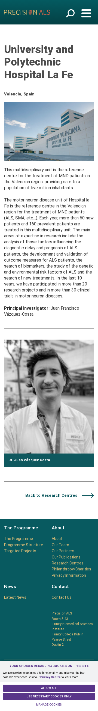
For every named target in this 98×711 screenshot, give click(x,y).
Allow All (49, 688)
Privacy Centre (50, 677)
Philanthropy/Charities (71, 569)
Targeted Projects (20, 551)
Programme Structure (23, 545)
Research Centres (68, 563)
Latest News (15, 597)
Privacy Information (69, 575)
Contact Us (62, 597)
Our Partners (63, 551)
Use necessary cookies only (49, 696)
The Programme (18, 538)
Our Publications (66, 557)
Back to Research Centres (51, 495)
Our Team (60, 545)
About (57, 538)
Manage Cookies (49, 704)
